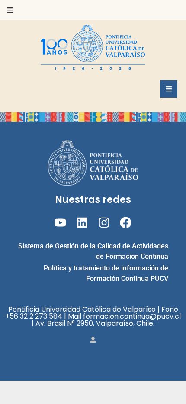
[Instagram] (104, 222)
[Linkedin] (82, 222)
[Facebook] (125, 222)
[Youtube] (60, 222)
